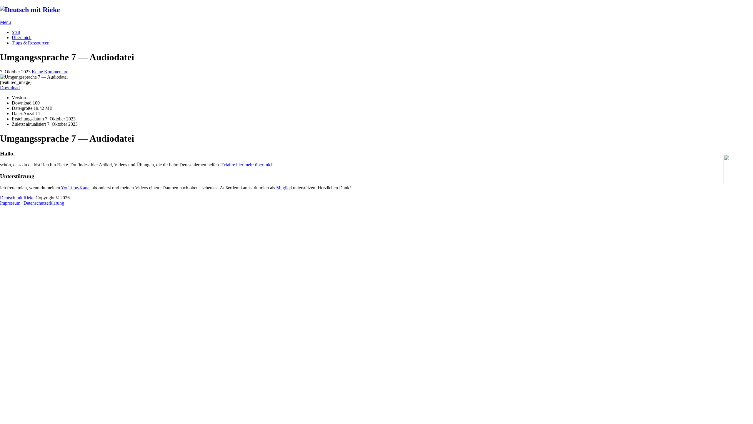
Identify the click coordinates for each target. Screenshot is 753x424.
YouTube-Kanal (76, 187)
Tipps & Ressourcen (30, 42)
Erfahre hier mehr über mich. (248, 164)
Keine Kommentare (50, 71)
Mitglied (284, 187)
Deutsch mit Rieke (17, 197)
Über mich (21, 37)
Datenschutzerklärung (44, 203)
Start (16, 32)
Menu (5, 22)
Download (10, 87)
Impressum (10, 203)
